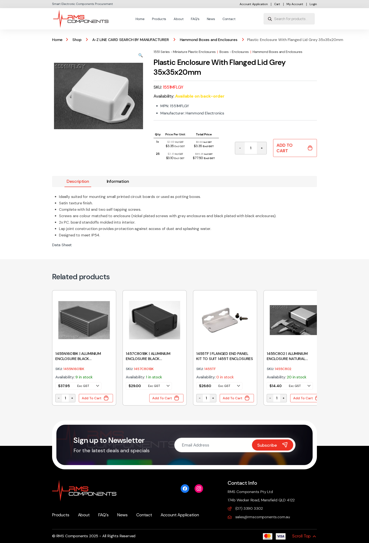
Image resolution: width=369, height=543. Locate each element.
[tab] (77, 181)
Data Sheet (62, 244)
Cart (277, 4)
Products (159, 19)
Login (313, 4)
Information (118, 181)
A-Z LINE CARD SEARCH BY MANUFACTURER (130, 39)
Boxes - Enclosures (234, 52)
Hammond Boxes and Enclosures (208, 39)
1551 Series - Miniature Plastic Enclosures (184, 52)
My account (295, 4)
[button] (140, 55)
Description (78, 181)
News (211, 19)
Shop (76, 39)
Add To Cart (285, 148)
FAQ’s (195, 19)
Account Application (254, 4)
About (178, 19)
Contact (229, 19)
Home (140, 19)
